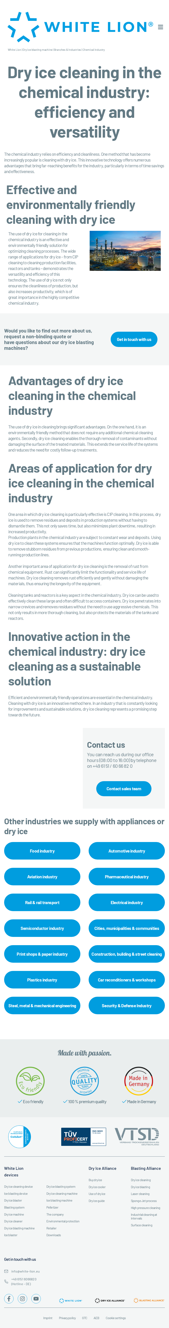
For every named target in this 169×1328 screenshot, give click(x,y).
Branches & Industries (67, 49)
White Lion (14, 49)
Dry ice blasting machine (37, 49)
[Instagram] (22, 1298)
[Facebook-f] (9, 1298)
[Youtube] (36, 1298)
